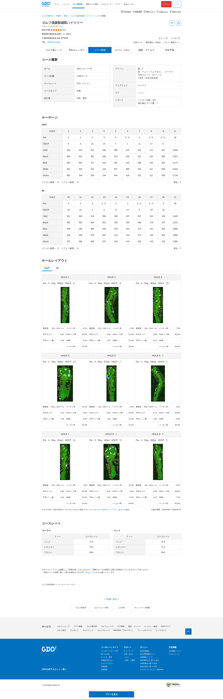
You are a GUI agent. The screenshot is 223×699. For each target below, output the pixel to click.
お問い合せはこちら (88, 572)
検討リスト (150, 12)
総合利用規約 (144, 651)
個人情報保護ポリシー (148, 654)
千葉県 (58, 16)
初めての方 (176, 12)
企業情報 (104, 666)
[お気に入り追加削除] (171, 23)
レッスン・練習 (151, 626)
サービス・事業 (106, 657)
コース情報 (100, 50)
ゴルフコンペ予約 (101, 608)
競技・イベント (134, 626)
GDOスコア (165, 626)
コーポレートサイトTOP (109, 651)
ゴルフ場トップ (53, 50)
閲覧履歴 (138, 12)
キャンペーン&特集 (142, 608)
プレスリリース (174, 654)
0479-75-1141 (54, 42)
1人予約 (121, 608)
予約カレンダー (77, 50)
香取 (65, 16)
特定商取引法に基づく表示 (149, 660)
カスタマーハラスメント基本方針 (151, 669)
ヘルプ (176, 4)
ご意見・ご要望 (129, 660)
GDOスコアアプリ (109, 510)
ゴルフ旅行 (61, 630)
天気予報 (169, 50)
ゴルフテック (88, 630)
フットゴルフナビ (144, 630)
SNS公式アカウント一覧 (53, 669)
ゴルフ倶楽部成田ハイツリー (82, 16)
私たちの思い (105, 654)
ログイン (166, 4)
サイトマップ (128, 651)
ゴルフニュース (107, 626)
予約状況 (127, 12)
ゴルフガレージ (103, 630)
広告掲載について (175, 651)
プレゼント (74, 630)
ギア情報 (120, 626)
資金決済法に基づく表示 (148, 666)
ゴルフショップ (63, 626)
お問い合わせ (128, 654)
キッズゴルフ (161, 630)
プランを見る (111, 694)
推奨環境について (146, 657)
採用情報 (104, 669)
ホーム (56, 4)
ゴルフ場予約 (47, 16)
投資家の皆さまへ (107, 660)
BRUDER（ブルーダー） (124, 630)
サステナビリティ (107, 663)
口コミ (123, 50)
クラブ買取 (77, 626)
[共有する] (178, 23)
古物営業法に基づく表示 (148, 663)
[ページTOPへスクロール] (188, 631)
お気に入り (163, 12)
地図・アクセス (146, 50)
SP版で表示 (111, 599)
